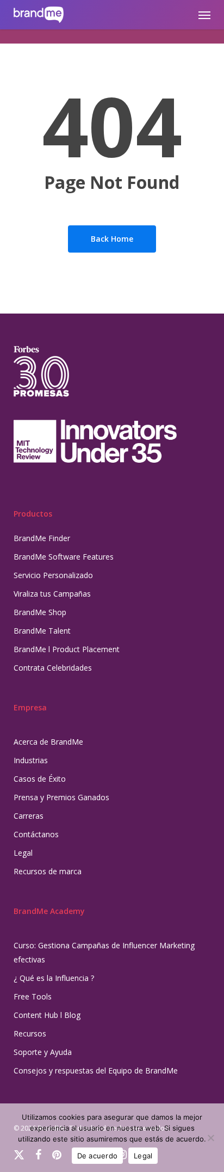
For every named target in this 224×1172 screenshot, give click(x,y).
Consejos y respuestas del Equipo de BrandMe (96, 1070)
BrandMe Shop (40, 612)
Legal (23, 853)
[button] (204, 14)
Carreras (28, 816)
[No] (210, 1137)
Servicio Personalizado (53, 575)
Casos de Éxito (40, 779)
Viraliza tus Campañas (52, 593)
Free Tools (33, 996)
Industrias (31, 760)
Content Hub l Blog (47, 1015)
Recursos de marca (48, 871)
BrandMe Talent (42, 630)
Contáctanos (36, 834)
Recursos (30, 1033)
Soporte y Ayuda (43, 1052)
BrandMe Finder (42, 538)
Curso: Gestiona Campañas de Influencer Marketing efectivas (104, 952)
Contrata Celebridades (53, 667)
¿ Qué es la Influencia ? (54, 978)
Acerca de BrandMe (48, 742)
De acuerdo (97, 1155)
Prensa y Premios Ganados (61, 797)
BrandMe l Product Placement (67, 649)
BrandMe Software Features (64, 556)
